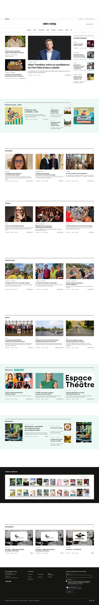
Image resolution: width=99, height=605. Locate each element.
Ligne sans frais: (11, 577)
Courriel (70, 573)
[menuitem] (90, 24)
